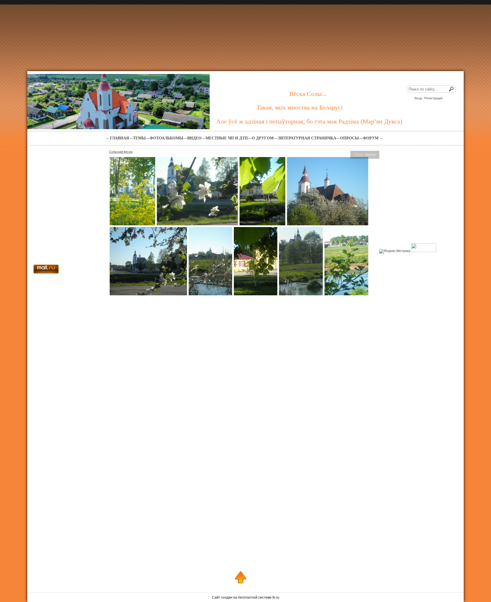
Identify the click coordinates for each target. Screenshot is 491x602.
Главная (119, 138)
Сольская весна (120, 151)
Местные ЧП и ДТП (226, 138)
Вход (418, 98)
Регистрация (433, 98)
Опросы (349, 138)
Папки (358, 155)
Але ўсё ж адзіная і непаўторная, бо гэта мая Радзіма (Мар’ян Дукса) (309, 121)
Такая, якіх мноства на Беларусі (300, 107)
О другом (263, 138)
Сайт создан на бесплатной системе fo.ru (245, 597)
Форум (370, 138)
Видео (194, 138)
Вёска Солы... (308, 93)
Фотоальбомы (166, 138)
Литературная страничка (307, 138)
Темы (139, 138)
